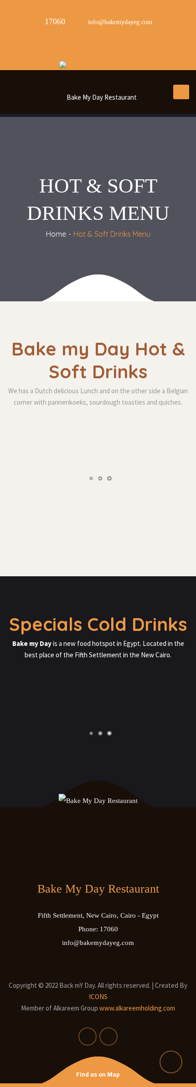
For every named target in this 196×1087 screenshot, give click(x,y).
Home (56, 234)
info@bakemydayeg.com (98, 942)
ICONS (98, 996)
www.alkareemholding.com (137, 1008)
